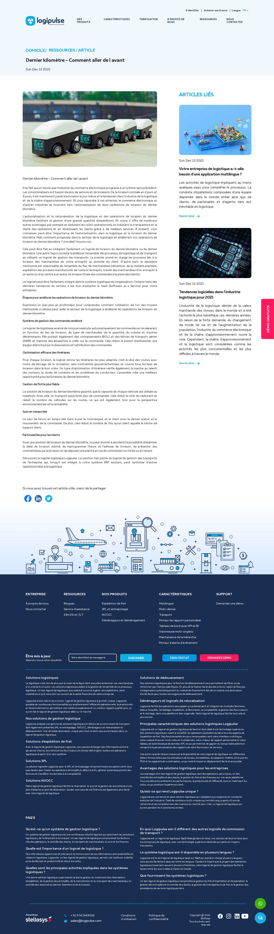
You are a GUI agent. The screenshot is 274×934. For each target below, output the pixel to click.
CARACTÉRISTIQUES (117, 19)
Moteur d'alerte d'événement (178, 643)
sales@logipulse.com (86, 921)
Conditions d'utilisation (128, 917)
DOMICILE (35, 51)
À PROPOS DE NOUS (176, 20)
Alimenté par (32, 915)
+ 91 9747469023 (82, 915)
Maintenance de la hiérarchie (177, 637)
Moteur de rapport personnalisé (180, 620)
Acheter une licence (215, 10)
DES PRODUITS (83, 20)
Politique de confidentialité (158, 917)
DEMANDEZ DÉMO (219, 658)
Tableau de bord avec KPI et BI (179, 626)
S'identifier (192, 10)
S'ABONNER (136, 658)
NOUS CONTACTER (234, 20)
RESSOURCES (208, 19)
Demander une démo (230, 603)
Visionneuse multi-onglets (176, 631)
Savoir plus (186, 216)
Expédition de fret (114, 603)
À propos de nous (37, 603)
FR (244, 10)
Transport (165, 614)
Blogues (69, 603)
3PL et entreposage (115, 609)
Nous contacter (36, 609)
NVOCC (107, 614)
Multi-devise (167, 609)
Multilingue (166, 603)
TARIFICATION (148, 19)
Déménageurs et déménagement (123, 620)
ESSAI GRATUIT (179, 658)
